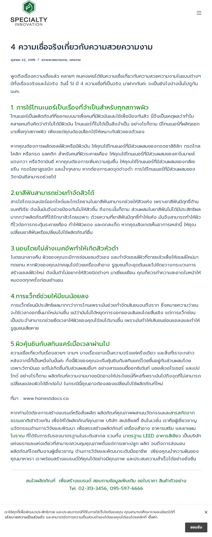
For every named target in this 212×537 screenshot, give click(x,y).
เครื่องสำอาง (137, 428)
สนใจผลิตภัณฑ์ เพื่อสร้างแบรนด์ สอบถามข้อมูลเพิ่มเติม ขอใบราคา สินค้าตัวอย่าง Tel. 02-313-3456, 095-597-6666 (106, 484)
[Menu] (199, 13)
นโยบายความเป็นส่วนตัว (24, 517)
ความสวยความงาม (54, 60)
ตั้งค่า (152, 517)
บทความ (75, 60)
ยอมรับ (196, 527)
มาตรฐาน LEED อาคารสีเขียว (152, 435)
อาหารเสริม (163, 428)
